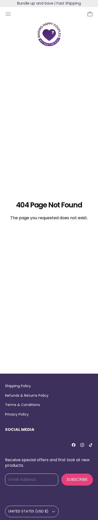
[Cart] (90, 14)
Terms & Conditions (22, 404)
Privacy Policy (17, 414)
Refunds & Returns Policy (26, 395)
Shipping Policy (18, 385)
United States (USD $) (28, 511)
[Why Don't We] (49, 34)
